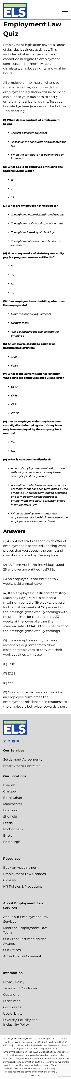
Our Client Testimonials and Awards (25, 941)
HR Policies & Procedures (23, 886)
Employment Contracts (21, 766)
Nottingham (13, 829)
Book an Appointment (21, 867)
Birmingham (13, 798)
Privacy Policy (13, 982)
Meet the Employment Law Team (25, 930)
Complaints (12, 1007)
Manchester (12, 804)
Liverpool (10, 810)
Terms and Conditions (20, 988)
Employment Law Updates (24, 874)
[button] (65, 11)
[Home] (15, 11)
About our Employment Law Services (25, 919)
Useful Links (12, 1013)
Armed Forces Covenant (22, 956)
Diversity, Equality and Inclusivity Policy (20, 1022)
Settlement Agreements (22, 759)
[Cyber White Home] (15, 734)
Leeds (8, 823)
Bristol (8, 835)
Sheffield (10, 816)
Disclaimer (11, 1001)
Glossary (9, 880)
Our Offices (12, 950)
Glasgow (10, 791)
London (9, 785)
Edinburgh (11, 842)
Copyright (11, 994)
